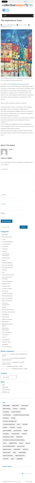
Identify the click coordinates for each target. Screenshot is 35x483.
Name (3, 195)
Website (3, 213)
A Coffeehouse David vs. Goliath (14, 366)
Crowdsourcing (6, 258)
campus (15, 408)
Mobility (4, 307)
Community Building (7, 241)
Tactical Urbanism (6, 332)
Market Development (7, 295)
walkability (19, 458)
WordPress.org (5, 392)
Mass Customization (7, 298)
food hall (24, 424)
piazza (21, 443)
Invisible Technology (7, 293)
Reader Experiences (7, 319)
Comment (4, 169)
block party (25, 405)
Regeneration (5, 321)
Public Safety (5, 316)
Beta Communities (7, 237)
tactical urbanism (8, 455)
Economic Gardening (7, 265)
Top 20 (4, 337)
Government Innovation (8, 274)
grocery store (17, 430)
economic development (9, 421)
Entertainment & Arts (6, 26)
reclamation (17, 449)
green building (7, 430)
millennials (19, 436)
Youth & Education (7, 346)
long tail (24, 433)
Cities (3, 239)
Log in (3, 384)
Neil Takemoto (11, 25)
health (25, 430)
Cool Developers (6, 244)
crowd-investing (15, 411)
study (14, 452)
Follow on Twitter (28, 473)
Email (3, 204)
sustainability (22, 452)
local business (15, 433)
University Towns (6, 342)
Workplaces (5, 344)
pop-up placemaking (9, 446)
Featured (4, 270)
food (18, 424)
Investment (5, 291)
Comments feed (6, 389)
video (12, 458)
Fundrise (12, 427)
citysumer (23, 408)
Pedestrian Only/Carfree (8, 312)
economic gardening (9, 424)
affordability (6, 405)
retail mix (25, 449)
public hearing (7, 449)
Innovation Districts (7, 288)
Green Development (7, 281)
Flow (3, 272)
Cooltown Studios (6, 481)
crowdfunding (7, 415)
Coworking (4, 249)
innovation (6, 433)
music (4, 443)
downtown (6, 418)
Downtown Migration (7, 262)
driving (13, 418)
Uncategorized (6, 339)
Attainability (5, 234)
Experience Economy (18, 84)
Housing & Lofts (6, 286)
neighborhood (13, 443)
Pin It (25, 1)
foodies (5, 427)
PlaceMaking (5, 314)
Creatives (4, 251)
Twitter (7, 10)
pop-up (28, 443)
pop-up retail (20, 446)
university (5, 458)
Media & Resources (7, 300)
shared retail (6, 452)
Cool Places (5, 246)
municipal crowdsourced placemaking (13, 440)
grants (19, 427)
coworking (6, 411)
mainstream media (8, 436)
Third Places (5, 334)
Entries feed (5, 387)
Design (4, 260)
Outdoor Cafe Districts (8, 309)
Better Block (15, 405)
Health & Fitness (6, 283)
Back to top (29, 481)
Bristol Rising (6, 408)
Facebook (4, 10)
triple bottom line (20, 455)
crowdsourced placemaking (21, 415)
